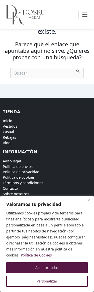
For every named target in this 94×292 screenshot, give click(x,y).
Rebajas (9, 137)
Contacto (10, 188)
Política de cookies (19, 177)
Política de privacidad (21, 171)
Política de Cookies (36, 255)
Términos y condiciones (23, 182)
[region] (47, 244)
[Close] (89, 200)
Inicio (7, 120)
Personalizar (47, 281)
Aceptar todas (47, 267)
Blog (7, 142)
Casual (8, 131)
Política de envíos (18, 166)
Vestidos (10, 126)
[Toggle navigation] (84, 14)
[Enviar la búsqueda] (78, 70)
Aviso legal (12, 160)
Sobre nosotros (16, 193)
